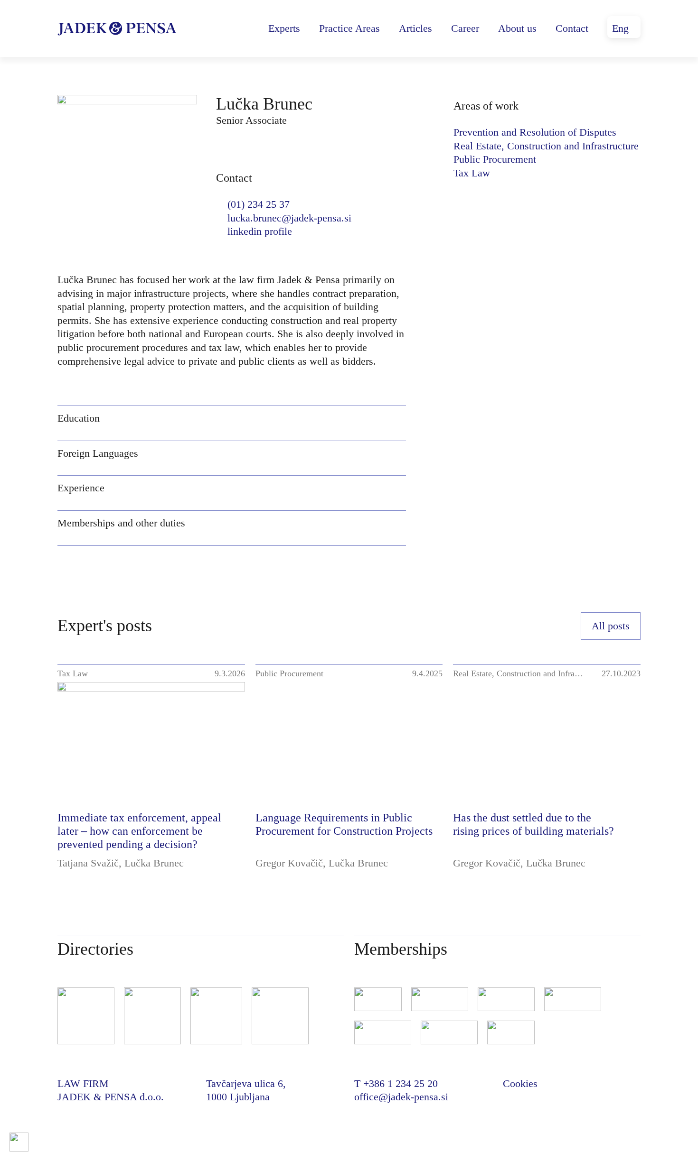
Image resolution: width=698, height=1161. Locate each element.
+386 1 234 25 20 (400, 1083)
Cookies (520, 1083)
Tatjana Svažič (88, 863)
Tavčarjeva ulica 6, (246, 1083)
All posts (611, 626)
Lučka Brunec (154, 863)
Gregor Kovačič (289, 863)
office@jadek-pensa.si (401, 1097)
